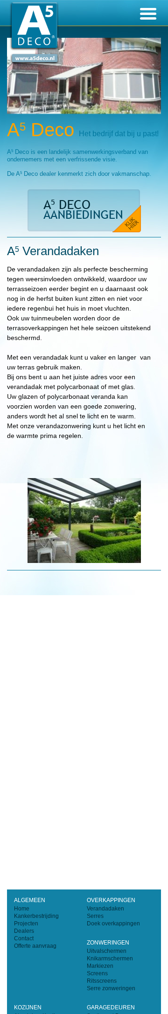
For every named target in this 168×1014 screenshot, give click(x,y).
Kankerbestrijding (36, 916)
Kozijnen (28, 1007)
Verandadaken (105, 908)
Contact (24, 938)
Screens (97, 973)
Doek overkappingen (113, 923)
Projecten (26, 923)
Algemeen (29, 900)
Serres (95, 916)
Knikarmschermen (110, 958)
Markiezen (100, 966)
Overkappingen (111, 900)
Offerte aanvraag (35, 946)
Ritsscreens (102, 981)
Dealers (24, 931)
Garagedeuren (111, 1007)
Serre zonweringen (111, 988)
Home (21, 908)
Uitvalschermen (106, 951)
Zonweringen (108, 942)
